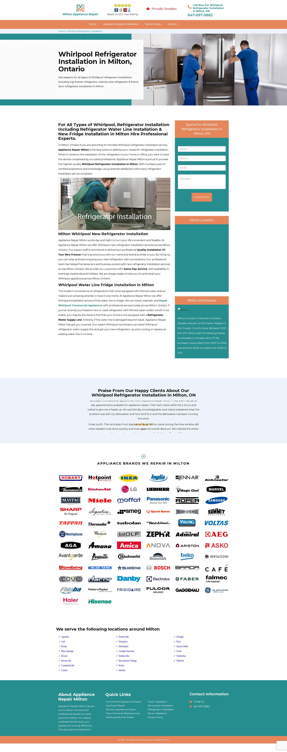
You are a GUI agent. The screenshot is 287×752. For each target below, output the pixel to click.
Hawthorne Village (128, 660)
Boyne (64, 656)
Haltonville (124, 656)
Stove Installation (157, 713)
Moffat (122, 670)
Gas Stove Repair (115, 705)
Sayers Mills (182, 646)
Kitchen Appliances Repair (121, 709)
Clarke (64, 670)
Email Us (199, 701)
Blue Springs (67, 651)
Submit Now (201, 197)
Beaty (64, 646)
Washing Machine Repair (120, 717)
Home (92, 24)
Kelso (121, 665)
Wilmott (180, 660)
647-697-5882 (200, 15)
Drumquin (123, 646)
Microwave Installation (160, 705)
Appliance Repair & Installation (121, 24)
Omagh (179, 636)
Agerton (65, 636)
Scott (178, 651)
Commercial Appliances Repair (123, 701)
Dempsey (123, 641)
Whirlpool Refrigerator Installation (84, 31)
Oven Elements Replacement (123, 713)
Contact (172, 24)
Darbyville (124, 636)
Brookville (66, 660)
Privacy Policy (155, 717)
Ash (63, 641)
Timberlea (181, 656)
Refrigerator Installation (161, 709)
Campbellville (67, 665)
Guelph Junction (126, 651)
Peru (178, 641)
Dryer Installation (157, 701)
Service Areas (153, 24)
